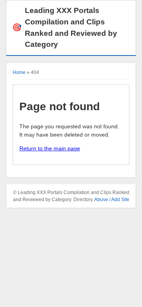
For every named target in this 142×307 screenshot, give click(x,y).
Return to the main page (49, 148)
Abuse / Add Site (111, 199)
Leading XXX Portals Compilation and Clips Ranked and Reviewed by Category (64, 27)
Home (19, 72)
